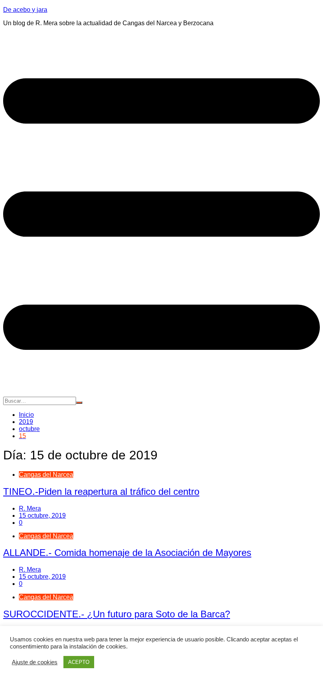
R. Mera (30, 508)
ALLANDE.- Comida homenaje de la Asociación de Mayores (127, 552)
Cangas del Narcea (46, 474)
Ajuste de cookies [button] (35, 662)
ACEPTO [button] (78, 662)
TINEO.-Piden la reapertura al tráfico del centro (101, 491)
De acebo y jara (25, 9)
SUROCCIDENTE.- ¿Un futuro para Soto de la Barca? (116, 614)
